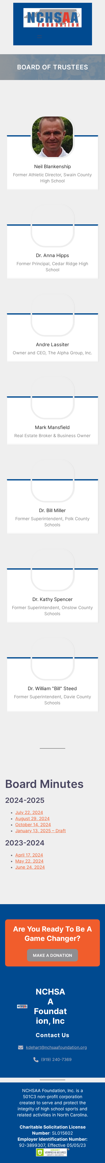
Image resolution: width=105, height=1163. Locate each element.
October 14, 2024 (33, 824)
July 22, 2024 (29, 812)
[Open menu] (39, 36)
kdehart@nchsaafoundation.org (56, 1047)
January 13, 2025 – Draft (40, 830)
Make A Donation (52, 955)
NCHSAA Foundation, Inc (50, 1006)
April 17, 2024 (29, 855)
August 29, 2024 (32, 818)
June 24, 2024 (30, 867)
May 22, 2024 (29, 861)
